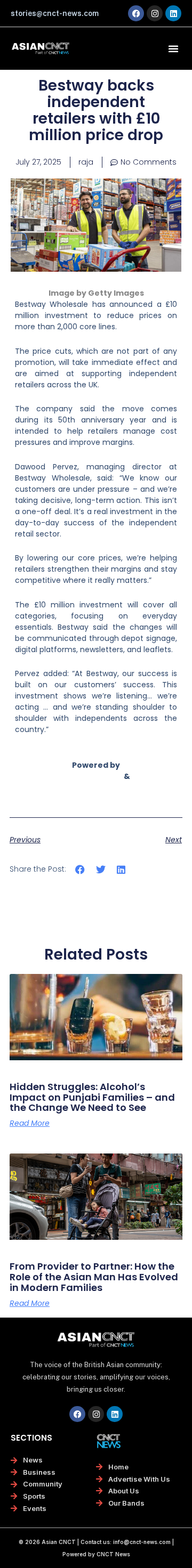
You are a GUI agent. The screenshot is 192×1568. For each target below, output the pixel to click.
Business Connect (96, 787)
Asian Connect (92, 776)
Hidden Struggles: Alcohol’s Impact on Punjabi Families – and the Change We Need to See (92, 1097)
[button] (173, 48)
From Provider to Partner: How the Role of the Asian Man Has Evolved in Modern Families (94, 1277)
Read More (30, 1123)
